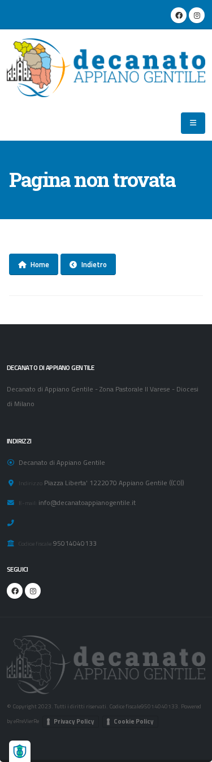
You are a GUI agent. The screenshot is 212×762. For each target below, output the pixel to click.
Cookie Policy (134, 721)
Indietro (94, 264)
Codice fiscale (35, 543)
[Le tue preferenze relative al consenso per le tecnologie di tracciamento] (20, 751)
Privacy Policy (74, 721)
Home (40, 264)
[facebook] (179, 15)
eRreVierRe (26, 720)
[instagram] (197, 15)
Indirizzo (30, 482)
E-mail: (28, 502)
